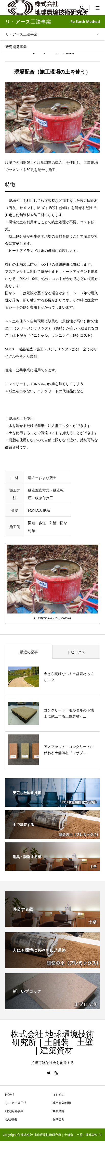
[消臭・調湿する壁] (52, 867)
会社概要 (11, 1119)
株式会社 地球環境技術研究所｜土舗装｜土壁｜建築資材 (52, 1042)
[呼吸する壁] (52, 925)
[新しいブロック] (52, 1007)
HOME (9, 1094)
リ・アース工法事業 (21, 34)
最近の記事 (29, 651)
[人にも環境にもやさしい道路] (52, 966)
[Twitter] (48, 1073)
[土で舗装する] (52, 835)
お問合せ (58, 1119)
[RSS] (56, 1073)
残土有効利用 (61, 1103)
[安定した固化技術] (52, 803)
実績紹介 (58, 1111)
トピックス (76, 651)
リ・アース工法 (16, 1103)
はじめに (58, 1094)
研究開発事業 (16, 46)
